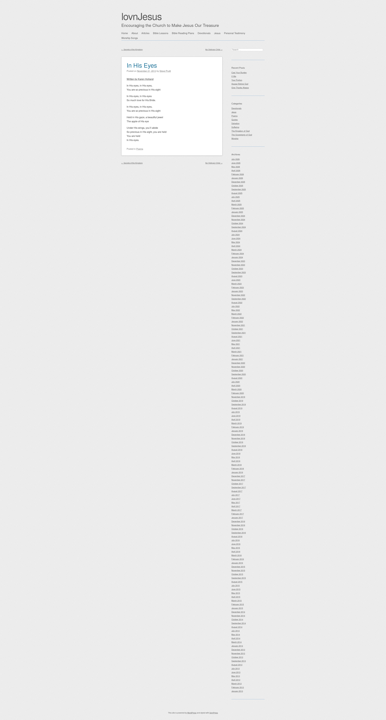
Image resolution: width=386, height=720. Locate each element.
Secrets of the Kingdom (132, 49)
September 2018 (238, 445)
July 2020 (235, 381)
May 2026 (235, 166)
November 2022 (238, 295)
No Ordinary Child (213, 49)
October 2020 (237, 370)
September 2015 (238, 577)
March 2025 (236, 204)
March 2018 (236, 464)
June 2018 (235, 453)
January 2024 (237, 257)
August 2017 (236, 491)
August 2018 (236, 449)
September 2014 (238, 623)
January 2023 (237, 291)
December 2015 (238, 566)
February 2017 (237, 513)
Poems (139, 148)
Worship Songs (129, 38)
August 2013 (236, 664)
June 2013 (235, 672)
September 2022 (238, 298)
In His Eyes (142, 65)
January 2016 (237, 562)
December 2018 (238, 434)
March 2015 (236, 600)
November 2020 (238, 366)
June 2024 (235, 238)
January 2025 (237, 212)
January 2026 (237, 178)
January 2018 (237, 472)
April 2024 (235, 245)
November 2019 (238, 396)
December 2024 (238, 215)
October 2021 (237, 328)
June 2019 (235, 415)
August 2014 (236, 627)
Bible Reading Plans (183, 33)
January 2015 (237, 608)
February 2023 (237, 287)
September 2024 (238, 227)
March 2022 (236, 313)
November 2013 (238, 653)
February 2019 (237, 427)
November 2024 (238, 219)
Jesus (217, 33)
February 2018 (237, 468)
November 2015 (238, 570)
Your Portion (236, 80)
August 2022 (236, 302)
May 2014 (235, 634)
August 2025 (236, 193)
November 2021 (238, 325)
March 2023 (236, 283)
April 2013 (235, 679)
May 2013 (235, 676)
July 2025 (235, 196)
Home (124, 33)
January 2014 (237, 645)
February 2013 (237, 687)
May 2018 (235, 457)
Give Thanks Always (240, 87)
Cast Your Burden (239, 72)
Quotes (234, 119)
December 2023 (238, 261)
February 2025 (237, 208)
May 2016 (235, 547)
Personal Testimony (234, 33)
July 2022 (235, 306)
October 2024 (237, 223)
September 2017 (238, 487)
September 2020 (238, 374)
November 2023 (238, 264)
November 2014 (238, 615)
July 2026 (235, 159)
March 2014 (236, 642)
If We (233, 76)
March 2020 (236, 389)
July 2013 (235, 668)
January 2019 (237, 430)
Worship (234, 138)
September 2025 (238, 189)
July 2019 (235, 411)
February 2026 (237, 174)
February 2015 (237, 604)
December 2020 (238, 362)
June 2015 (235, 589)
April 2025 (235, 200)
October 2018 (237, 442)
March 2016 (236, 555)
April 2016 (235, 551)
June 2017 (235, 498)
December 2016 (238, 521)
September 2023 (238, 272)
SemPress (213, 712)
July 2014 (235, 630)
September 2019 (238, 404)
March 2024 (236, 249)
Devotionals (204, 33)
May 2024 (235, 242)
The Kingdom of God (240, 130)
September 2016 (238, 532)
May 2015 (235, 593)
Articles (145, 33)
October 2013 (237, 657)
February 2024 (237, 253)
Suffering (235, 127)
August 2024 (236, 230)
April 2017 (235, 506)
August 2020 (236, 378)
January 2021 (237, 359)
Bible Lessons (160, 33)
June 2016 (235, 544)
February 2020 (237, 393)
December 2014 (238, 611)
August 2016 (236, 536)
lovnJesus (141, 16)
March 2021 (236, 351)
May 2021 (235, 344)
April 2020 (235, 385)
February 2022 (237, 317)
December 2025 (238, 181)
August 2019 (236, 408)
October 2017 (237, 483)
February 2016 (237, 559)
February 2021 (237, 355)
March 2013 (236, 683)
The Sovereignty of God (241, 134)
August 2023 (236, 276)
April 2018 (235, 461)
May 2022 (235, 310)
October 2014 (237, 619)
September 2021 (238, 332)
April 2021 (235, 347)
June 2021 (235, 340)
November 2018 (238, 438)
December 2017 (238, 476)
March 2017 (236, 510)
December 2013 (238, 649)
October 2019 (237, 400)
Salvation (235, 123)
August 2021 (236, 336)
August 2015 (236, 581)
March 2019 (236, 423)
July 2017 (235, 494)
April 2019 (235, 419)
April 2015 (235, 596)
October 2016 (237, 528)
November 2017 (238, 479)
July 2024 (235, 234)
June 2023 (235, 279)
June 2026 (235, 162)
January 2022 (237, 321)
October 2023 (237, 268)
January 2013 (237, 691)
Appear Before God (239, 83)
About (134, 33)
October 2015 (237, 574)
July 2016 (235, 540)
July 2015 (235, 585)
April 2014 (235, 638)
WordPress (191, 712)
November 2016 (238, 525)
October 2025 (237, 185)
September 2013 (238, 660)
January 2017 (237, 517)
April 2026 (235, 170)
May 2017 (235, 502)
